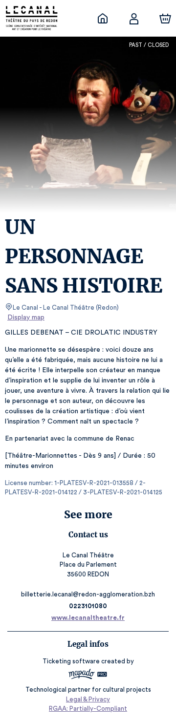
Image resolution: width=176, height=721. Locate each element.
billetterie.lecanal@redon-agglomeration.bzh (88, 594)
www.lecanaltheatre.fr (88, 618)
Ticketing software (71, 661)
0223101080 (88, 606)
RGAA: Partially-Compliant (88, 708)
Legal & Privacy (88, 699)
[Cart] (165, 18)
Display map (25, 317)
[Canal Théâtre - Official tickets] (103, 18)
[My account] (134, 18)
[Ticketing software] (88, 675)
